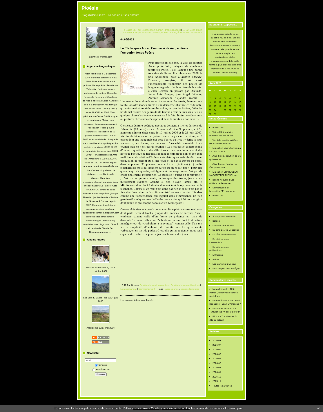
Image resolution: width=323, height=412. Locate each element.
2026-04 (216, 358)
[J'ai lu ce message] (318, 408)
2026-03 (216, 363)
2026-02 (216, 367)
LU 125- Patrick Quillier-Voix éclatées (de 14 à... (223, 292)
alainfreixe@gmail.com (100, 57)
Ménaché (217, 289)
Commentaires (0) (147, 289)
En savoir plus (233, 408)
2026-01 (216, 372)
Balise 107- (218, 127)
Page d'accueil (173, 30)
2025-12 (216, 377)
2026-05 (216, 354)
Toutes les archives (222, 386)
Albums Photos (96, 239)
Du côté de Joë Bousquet (225, 230)
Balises (216, 221)
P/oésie (90, 8)
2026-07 (216, 345)
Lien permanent (128, 289)
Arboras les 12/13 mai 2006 (101, 328)
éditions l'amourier (190, 289)
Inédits (215, 259)
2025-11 (216, 381)
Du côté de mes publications (185, 285)
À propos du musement (224, 216)
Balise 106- (218, 195)
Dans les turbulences (223, 225)
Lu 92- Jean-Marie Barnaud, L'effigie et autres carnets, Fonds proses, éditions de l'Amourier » (162, 31)
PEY (214, 316)
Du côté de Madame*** (224, 234)
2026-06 (216, 349)
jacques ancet (172, 289)
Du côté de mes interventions (154, 285)
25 (220, 110)
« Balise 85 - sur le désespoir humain (143, 30)
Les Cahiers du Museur (224, 264)
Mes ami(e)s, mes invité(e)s (226, 268)
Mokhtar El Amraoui (222, 308)
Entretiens (217, 255)
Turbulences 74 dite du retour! (224, 312)
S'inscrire (102, 365)
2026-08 (216, 340)
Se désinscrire (103, 369)
